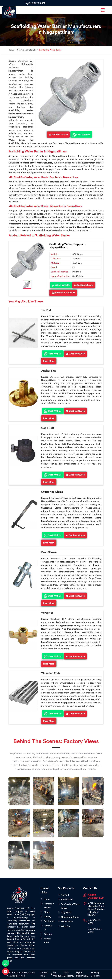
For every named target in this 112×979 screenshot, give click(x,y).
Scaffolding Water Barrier (70, 906)
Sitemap (48, 934)
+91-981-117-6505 (36, 3)
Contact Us (48, 928)
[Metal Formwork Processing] (93, 791)
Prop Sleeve (49, 552)
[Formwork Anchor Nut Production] (68, 791)
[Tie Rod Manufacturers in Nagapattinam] (23, 333)
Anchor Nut (48, 370)
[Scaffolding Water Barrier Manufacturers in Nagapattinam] (69, 93)
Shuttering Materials (26, 50)
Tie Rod (46, 310)
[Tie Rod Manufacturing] (43, 855)
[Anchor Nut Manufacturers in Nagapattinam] (23, 393)
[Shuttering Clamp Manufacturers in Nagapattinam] (23, 514)
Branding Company (95, 974)
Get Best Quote (84, 285)
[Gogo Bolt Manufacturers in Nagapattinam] (23, 450)
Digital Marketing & (82, 974)
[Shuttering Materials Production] (93, 823)
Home (11, 50)
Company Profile (49, 906)
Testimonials (49, 921)
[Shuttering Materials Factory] (68, 823)
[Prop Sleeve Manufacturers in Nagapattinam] (23, 575)
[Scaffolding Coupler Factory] (43, 823)
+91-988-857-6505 (95, 930)
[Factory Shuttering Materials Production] (43, 791)
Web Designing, (69, 974)
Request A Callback (65, 293)
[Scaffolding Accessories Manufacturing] (19, 823)
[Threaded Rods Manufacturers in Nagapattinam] (23, 696)
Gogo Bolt (47, 428)
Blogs (46, 912)
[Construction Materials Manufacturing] (19, 791)
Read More (48, 361)
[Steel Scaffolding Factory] (19, 855)
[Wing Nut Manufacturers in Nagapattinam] (23, 635)
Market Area (47, 941)
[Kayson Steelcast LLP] (9, 12)
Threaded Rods (50, 673)
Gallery (47, 917)
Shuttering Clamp (52, 491)
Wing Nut (47, 613)
